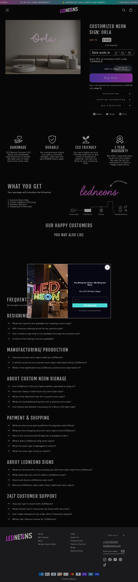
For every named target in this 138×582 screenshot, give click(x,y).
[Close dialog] (107, 267)
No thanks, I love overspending (90, 310)
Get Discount (90, 305)
